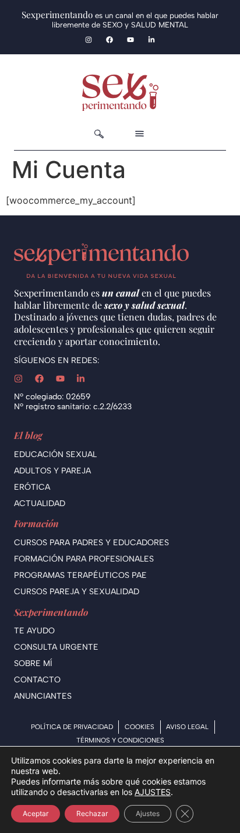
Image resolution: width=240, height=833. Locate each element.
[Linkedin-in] (151, 39)
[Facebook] (109, 39)
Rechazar (92, 813)
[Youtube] (130, 39)
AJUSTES (153, 792)
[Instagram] (88, 39)
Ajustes (148, 813)
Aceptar (35, 813)
